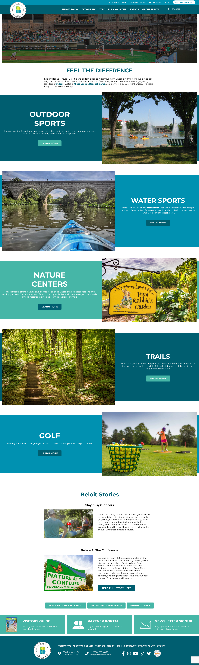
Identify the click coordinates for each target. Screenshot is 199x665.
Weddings (114, 2)
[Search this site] (182, 9)
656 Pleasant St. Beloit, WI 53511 (71, 653)
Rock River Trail (155, 207)
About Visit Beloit (83, 646)
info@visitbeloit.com (101, 654)
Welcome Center (138, 2)
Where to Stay (140, 605)
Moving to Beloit (126, 646)
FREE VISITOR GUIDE (184, 2)
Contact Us (64, 646)
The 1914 (111, 646)
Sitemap (161, 646)
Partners (100, 646)
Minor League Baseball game (89, 84)
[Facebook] (123, 653)
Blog (167, 2)
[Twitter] (149, 653)
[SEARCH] (168, 9)
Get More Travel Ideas (106, 605)
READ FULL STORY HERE (116, 588)
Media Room (155, 2)
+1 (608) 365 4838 (99, 652)
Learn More (50, 143)
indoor (59, 84)
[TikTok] (142, 653)
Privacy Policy (146, 646)
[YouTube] (135, 653)
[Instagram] (129, 653)
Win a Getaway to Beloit (66, 605)
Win (124, 2)
